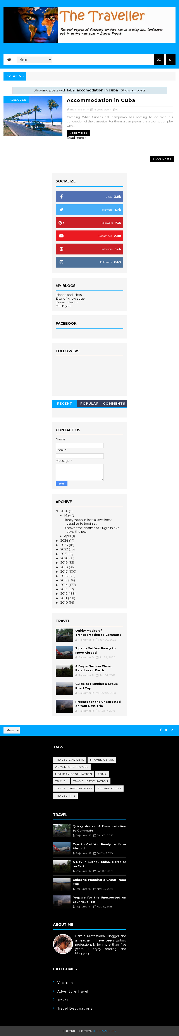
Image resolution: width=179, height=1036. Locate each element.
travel (61, 781)
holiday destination (73, 774)
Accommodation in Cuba (101, 100)
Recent (64, 403)
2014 (64, 585)
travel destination (90, 781)
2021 (64, 554)
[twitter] (166, 730)
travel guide (16, 99)
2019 (64, 563)
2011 (64, 598)
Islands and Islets (69, 295)
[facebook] (161, 730)
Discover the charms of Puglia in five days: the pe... (91, 530)
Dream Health (66, 302)
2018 (64, 567)
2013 (64, 589)
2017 (64, 572)
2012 (64, 594)
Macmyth (63, 306)
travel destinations (73, 788)
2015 (64, 580)
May (68, 515)
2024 (64, 541)
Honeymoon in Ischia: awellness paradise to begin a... (87, 522)
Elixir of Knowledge (70, 299)
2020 (64, 558)
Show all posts (133, 90)
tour (102, 774)
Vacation (65, 983)
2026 (64, 511)
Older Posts (162, 159)
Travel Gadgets (69, 759)
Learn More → (64, 957)
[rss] (172, 730)
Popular (89, 403)
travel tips (65, 795)
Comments (114, 403)
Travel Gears (102, 759)
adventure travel (71, 766)
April (68, 536)
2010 (64, 603)
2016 (64, 576)
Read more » (78, 132)
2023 (64, 545)
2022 (64, 549)
